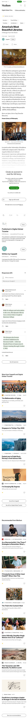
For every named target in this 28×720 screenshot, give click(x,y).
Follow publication (20, 10)
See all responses (14, 362)
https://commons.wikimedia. (14, 143)
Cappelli (7, 39)
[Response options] (25, 290)
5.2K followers (5, 234)
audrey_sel (11, 67)
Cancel (16, 282)
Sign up (19, 1)
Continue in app (14, 188)
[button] (5, 20)
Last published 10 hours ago (17, 234)
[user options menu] (25, 5)
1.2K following (13, 256)
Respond (22, 282)
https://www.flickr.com (19, 67)
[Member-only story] (2, 405)
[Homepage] (6, 5)
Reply (7, 299)
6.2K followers (5, 256)
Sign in (24, 1)
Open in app (4, 1)
